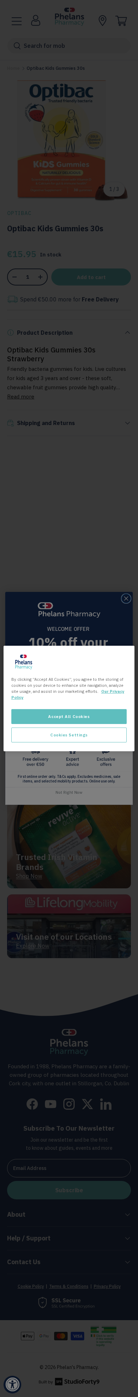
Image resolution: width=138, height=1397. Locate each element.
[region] (69, 698)
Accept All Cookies (69, 716)
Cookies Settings (69, 734)
